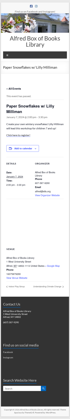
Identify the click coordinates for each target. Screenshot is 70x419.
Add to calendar (23, 148)
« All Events (13, 88)
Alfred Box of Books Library (35, 41)
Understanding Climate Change (47, 286)
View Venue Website (16, 277)
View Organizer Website (47, 195)
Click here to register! (18, 135)
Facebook (8, 352)
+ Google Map (52, 265)
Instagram (8, 357)
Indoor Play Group (16, 286)
